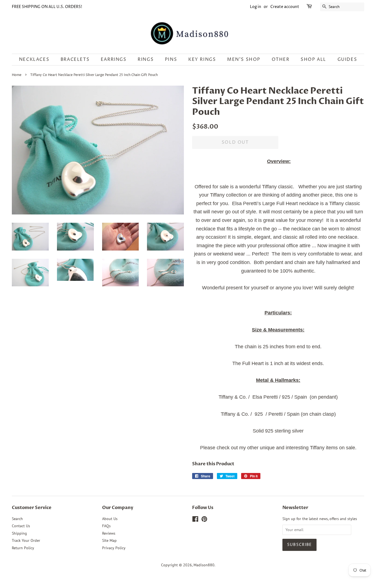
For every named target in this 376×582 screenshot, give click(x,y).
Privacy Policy (114, 547)
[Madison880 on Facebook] (195, 520)
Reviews (108, 533)
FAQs (106, 525)
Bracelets (75, 59)
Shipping (19, 533)
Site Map (109, 540)
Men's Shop (243, 59)
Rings (146, 59)
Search (17, 518)
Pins (171, 59)
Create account (284, 6)
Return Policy (23, 547)
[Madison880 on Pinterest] (204, 520)
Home (16, 75)
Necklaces (34, 59)
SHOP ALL (313, 59)
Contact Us (21, 525)
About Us (110, 518)
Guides (347, 59)
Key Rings (202, 59)
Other (281, 59)
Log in (255, 6)
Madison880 (204, 564)
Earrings (114, 59)
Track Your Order (26, 540)
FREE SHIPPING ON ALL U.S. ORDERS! (47, 6)
